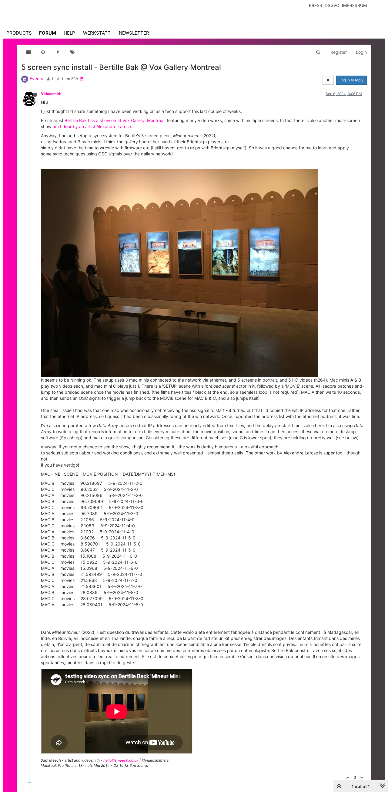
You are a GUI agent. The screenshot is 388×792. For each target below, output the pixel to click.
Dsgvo (332, 5)
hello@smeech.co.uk (121, 760)
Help (69, 33)
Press (315, 5)
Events (36, 78)
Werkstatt (97, 33)
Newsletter (134, 33)
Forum (47, 33)
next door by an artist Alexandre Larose (91, 126)
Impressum (354, 5)
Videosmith (51, 93)
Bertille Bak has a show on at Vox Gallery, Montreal (114, 120)
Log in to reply (351, 80)
